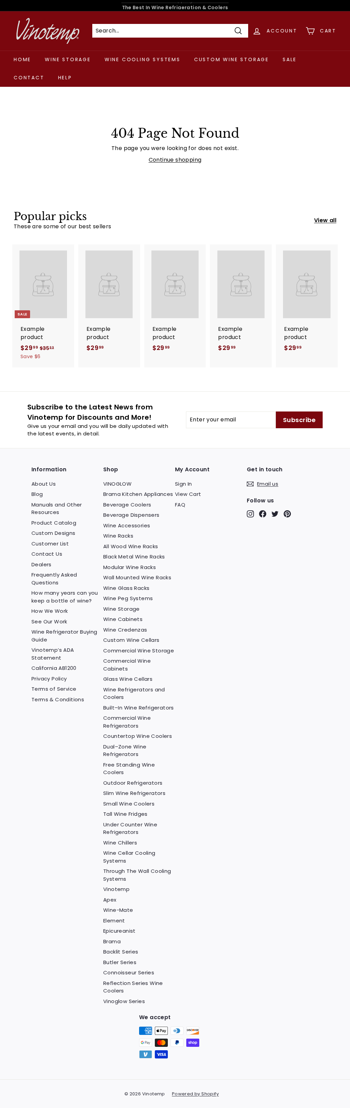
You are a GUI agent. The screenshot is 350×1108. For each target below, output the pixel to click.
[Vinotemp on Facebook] (262, 514)
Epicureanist (119, 930)
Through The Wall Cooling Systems (137, 874)
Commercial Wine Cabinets (127, 664)
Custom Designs (53, 533)
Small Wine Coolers (128, 803)
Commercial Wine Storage (138, 650)
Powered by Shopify (195, 1094)
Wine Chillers (120, 842)
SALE (290, 59)
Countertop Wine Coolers (137, 736)
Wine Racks (118, 535)
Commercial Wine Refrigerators (127, 721)
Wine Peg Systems (128, 598)
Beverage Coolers (127, 504)
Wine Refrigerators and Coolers (134, 693)
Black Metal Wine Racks (134, 556)
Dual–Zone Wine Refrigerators (125, 750)
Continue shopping (175, 160)
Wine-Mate (118, 910)
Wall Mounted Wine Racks (137, 577)
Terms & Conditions (57, 699)
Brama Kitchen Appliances (138, 494)
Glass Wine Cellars (127, 679)
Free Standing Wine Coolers (129, 768)
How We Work (49, 610)
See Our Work (49, 621)
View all (325, 220)
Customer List (50, 543)
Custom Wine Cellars (131, 640)
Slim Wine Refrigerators (134, 793)
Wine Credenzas (125, 629)
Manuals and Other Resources (56, 508)
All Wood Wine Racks (130, 546)
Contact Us (46, 553)
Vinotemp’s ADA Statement (52, 653)
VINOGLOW (117, 483)
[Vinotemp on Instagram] (250, 514)
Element (114, 920)
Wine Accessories (126, 525)
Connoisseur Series (128, 972)
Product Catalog (53, 522)
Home (22, 59)
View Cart (188, 494)
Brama (112, 941)
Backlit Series (120, 951)
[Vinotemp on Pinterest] (287, 514)
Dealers (41, 564)
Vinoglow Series (124, 1001)
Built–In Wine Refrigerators (138, 707)
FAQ (180, 504)
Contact (29, 77)
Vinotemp (116, 889)
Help (65, 77)
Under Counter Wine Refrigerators (130, 828)
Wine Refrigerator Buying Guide (64, 635)
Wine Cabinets (123, 619)
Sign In (183, 483)
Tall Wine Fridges (125, 814)
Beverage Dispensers (131, 514)
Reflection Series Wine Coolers (133, 987)
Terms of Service (53, 688)
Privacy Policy (49, 678)
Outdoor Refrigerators (132, 782)
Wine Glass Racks (126, 588)
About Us (43, 483)
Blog (37, 494)
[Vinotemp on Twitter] (275, 514)
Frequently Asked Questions (54, 578)
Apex (110, 899)
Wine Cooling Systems (142, 59)
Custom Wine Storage (231, 59)
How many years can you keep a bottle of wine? (64, 596)
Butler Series (119, 962)
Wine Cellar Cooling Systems (129, 856)
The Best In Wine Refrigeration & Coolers (175, 5)
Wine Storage (68, 59)
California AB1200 (54, 668)
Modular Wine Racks (129, 567)
